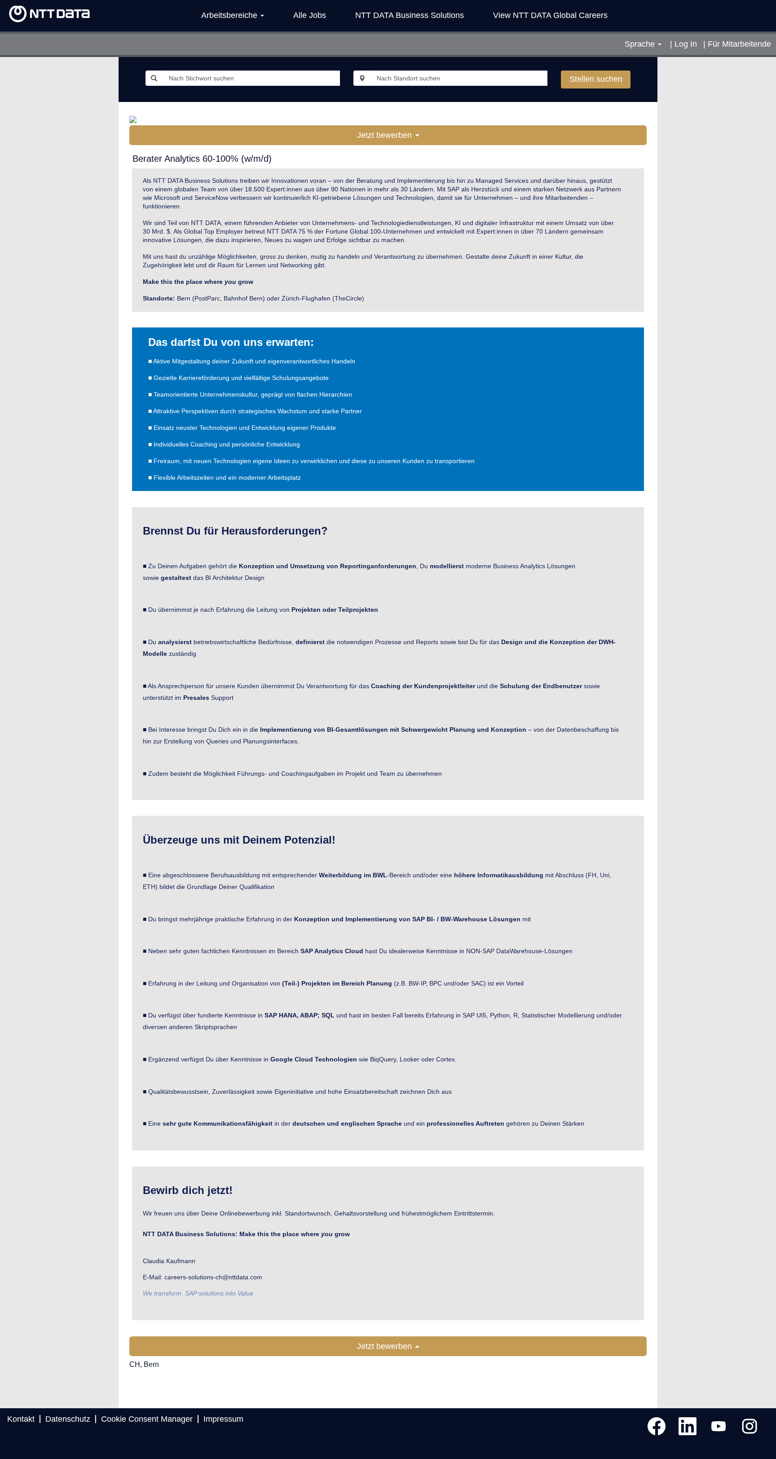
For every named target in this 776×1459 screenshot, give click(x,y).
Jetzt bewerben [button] (385, 135)
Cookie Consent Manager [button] (147, 1419)
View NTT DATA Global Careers (550, 15)
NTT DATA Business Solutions (409, 15)
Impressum (223, 1419)
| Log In (683, 44)
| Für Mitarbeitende (737, 44)
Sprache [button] (641, 44)
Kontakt (21, 1419)
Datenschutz (67, 1419)
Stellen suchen (595, 79)
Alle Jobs (309, 15)
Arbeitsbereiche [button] (230, 15)
